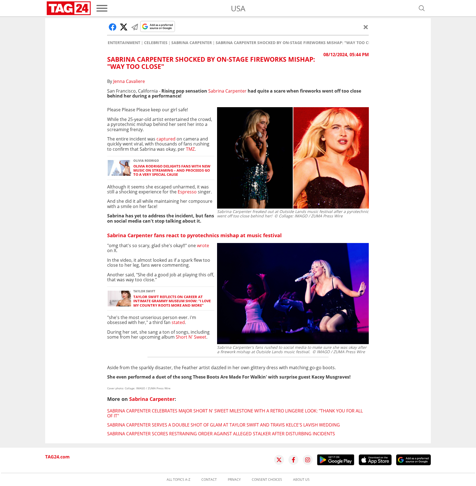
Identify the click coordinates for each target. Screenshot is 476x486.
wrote (203, 245)
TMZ (190, 149)
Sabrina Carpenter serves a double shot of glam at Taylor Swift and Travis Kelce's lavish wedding (223, 425)
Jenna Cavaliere (129, 81)
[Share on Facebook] (112, 27)
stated (178, 322)
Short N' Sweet (191, 337)
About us (301, 480)
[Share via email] (134, 27)
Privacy (234, 480)
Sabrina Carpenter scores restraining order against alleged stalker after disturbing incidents (221, 434)
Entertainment (124, 42)
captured (165, 139)
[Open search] (421, 8)
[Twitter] (279, 460)
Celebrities (155, 42)
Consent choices (267, 480)
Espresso (187, 192)
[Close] (366, 27)
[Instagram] (308, 460)
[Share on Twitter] (123, 27)
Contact (209, 480)
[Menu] (102, 8)
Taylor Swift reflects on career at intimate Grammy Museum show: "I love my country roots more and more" (172, 301)
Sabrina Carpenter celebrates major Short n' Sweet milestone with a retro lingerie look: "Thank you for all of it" (235, 413)
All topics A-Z (178, 480)
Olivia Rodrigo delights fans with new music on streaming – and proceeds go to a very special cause (171, 170)
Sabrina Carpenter (191, 42)
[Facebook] (293, 460)
